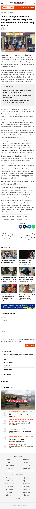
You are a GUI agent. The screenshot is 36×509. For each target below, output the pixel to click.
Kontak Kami (26, 468)
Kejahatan (19, 216)
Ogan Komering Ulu (14, 436)
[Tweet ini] (25, 227)
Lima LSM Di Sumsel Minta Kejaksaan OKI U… (21, 447)
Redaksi (26, 462)
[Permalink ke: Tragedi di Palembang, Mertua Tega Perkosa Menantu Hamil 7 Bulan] (27, 271)
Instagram (10, 486)
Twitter (27, 478)
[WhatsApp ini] (33, 227)
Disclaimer (26, 465)
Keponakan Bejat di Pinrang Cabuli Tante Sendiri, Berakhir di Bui (26, 262)
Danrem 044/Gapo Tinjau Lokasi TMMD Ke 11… (19, 424)
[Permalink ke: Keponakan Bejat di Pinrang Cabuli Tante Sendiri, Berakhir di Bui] (27, 254)
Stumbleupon (10, 484)
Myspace (27, 489)
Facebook (10, 478)
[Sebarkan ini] (20, 227)
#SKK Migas (7, 366)
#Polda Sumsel (8, 362)
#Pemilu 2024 (8, 369)
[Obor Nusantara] (18, 2)
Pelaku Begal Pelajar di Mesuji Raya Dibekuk (8, 261)
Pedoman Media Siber (26, 471)
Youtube (27, 492)
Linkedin (27, 486)
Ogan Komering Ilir (23, 411)
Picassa (10, 495)
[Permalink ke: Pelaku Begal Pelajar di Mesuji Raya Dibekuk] (9, 254)
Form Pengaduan (9, 471)
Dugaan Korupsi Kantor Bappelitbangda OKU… (16, 440)
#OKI (5, 359)
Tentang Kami (9, 468)
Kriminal (15, 411)
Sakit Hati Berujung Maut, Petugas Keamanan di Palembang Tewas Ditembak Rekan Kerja (27, 297)
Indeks (9, 460)
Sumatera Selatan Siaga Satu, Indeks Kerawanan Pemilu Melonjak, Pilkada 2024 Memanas (28, 236)
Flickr (27, 495)
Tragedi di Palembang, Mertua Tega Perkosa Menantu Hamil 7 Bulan (26, 279)
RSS (19, 498)
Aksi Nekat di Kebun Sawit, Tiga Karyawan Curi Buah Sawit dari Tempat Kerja (7, 297)
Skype (10, 492)
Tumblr (27, 481)
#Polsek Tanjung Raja (8, 216)
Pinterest (10, 481)
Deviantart (10, 489)
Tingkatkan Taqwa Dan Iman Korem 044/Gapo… (20, 432)
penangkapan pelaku (8, 219)
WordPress (27, 484)
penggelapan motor (22, 219)
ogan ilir (26, 216)
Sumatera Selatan (16, 421)
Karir (9, 462)
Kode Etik (26, 460)
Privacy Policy (9, 465)
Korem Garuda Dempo (18, 419)
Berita (11, 411)
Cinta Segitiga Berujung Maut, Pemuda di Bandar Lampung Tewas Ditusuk (8, 279)
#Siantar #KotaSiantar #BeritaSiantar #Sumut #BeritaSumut (19, 355)
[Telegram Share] (29, 227)
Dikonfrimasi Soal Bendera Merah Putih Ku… (20, 415)
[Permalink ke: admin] (3, 29)
